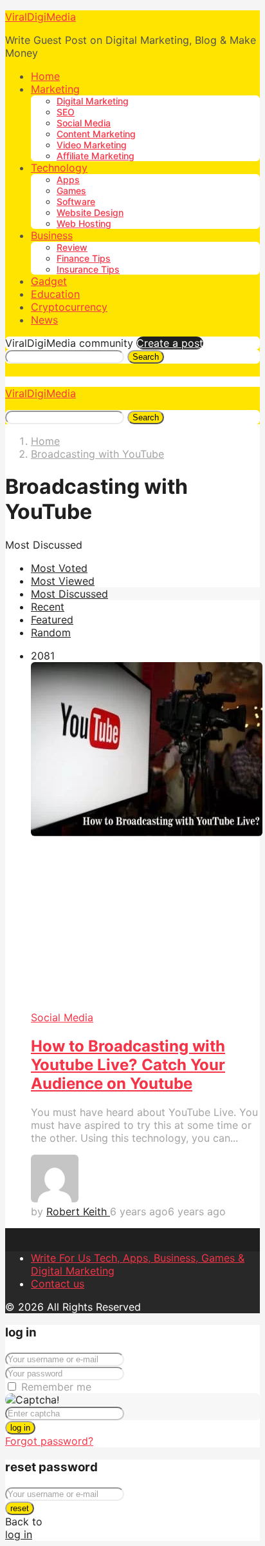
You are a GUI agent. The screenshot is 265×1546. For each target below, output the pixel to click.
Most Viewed (63, 580)
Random (51, 632)
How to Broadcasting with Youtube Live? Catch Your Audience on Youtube (128, 1065)
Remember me (56, 1386)
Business (52, 235)
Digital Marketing (93, 100)
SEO (66, 111)
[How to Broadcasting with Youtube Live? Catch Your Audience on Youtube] (145, 836)
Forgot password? (49, 1440)
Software (76, 201)
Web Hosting (84, 223)
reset (19, 1508)
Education (55, 294)
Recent (47, 606)
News (44, 319)
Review (72, 247)
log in (20, 1428)
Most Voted (59, 568)
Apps (68, 179)
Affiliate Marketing (95, 155)
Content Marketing (96, 133)
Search (145, 357)
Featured (52, 619)
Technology (59, 167)
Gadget (49, 281)
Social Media (84, 122)
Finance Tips (84, 258)
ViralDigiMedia (40, 16)
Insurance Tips (88, 269)
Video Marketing (92, 144)
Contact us (57, 1283)
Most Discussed (69, 593)
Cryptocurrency (69, 306)
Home (45, 76)
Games (71, 190)
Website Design (90, 212)
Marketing (55, 89)
